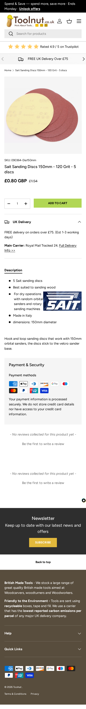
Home (7, 70)
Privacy (35, 693)
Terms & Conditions (15, 693)
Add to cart (57, 203)
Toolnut (17, 687)
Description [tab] (13, 270)
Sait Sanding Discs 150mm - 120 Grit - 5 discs (41, 70)
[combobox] (43, 33)
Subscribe (43, 542)
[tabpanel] (43, 314)
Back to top (43, 562)
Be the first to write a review (43, 444)
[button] (69, 21)
